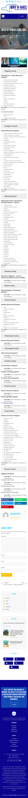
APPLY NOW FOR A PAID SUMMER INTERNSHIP (16, 642)
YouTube (15, 667)
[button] (21, 1)
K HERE (5, 107)
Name (3, 555)
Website (3, 567)
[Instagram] (15, 1)
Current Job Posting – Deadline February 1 (13, 623)
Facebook (9, 659)
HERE (8, 343)
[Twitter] (9, 1)
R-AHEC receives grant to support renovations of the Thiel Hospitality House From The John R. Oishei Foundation (17, 633)
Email (3, 561)
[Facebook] (7, 1)
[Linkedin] (18, 1)
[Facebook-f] (8, 760)
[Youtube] (12, 1)
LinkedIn (19, 663)
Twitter (10, 663)
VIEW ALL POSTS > (15, 517)
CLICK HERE (4, 119)
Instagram (20, 659)
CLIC (2, 107)
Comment (4, 536)
